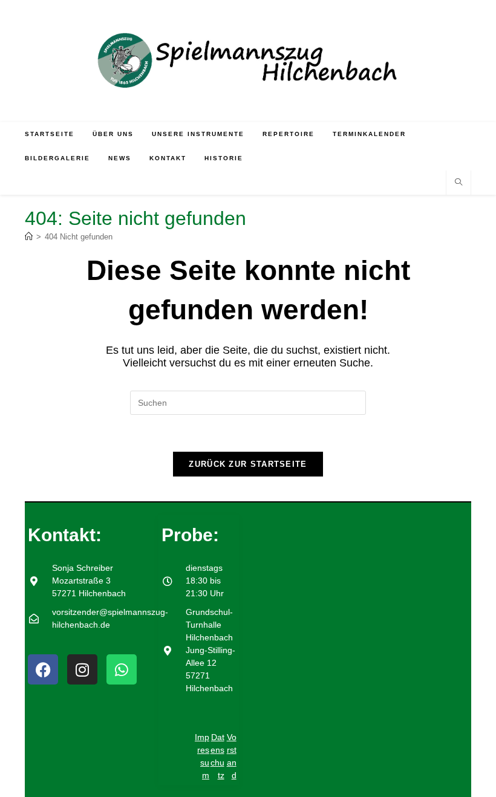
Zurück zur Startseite (248, 464)
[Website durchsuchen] (458, 183)
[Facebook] (43, 669)
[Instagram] (82, 669)
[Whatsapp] (121, 669)
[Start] (29, 236)
